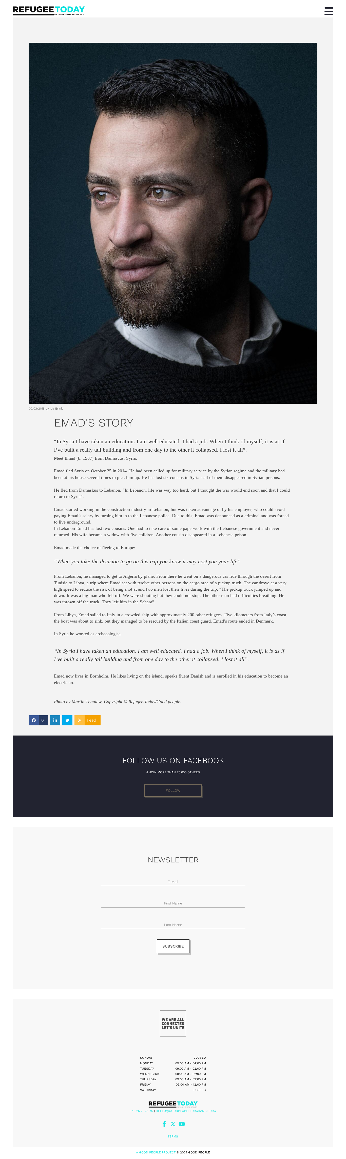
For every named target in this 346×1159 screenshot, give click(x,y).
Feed (91, 720)
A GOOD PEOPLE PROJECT (156, 1152)
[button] (173, 790)
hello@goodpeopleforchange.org (186, 1111)
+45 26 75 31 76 (141, 1111)
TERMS (173, 1136)
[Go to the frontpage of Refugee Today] (146, 10)
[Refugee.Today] (173, 1104)
